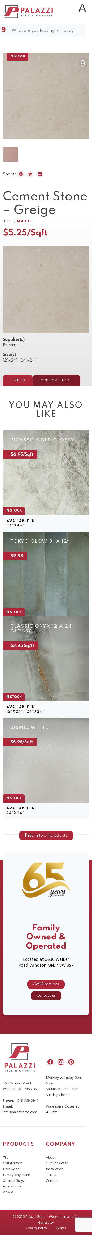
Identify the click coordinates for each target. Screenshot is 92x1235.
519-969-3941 (27, 1100)
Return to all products (46, 835)
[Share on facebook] (21, 174)
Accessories (12, 1186)
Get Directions (46, 984)
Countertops (13, 1163)
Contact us (46, 996)
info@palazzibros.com (20, 1112)
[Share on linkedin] (39, 174)
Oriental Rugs (13, 1180)
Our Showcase (57, 1163)
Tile (9, 221)
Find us (18, 380)
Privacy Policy (36, 1228)
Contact (52, 1180)
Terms (51, 1174)
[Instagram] (60, 1062)
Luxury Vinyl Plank (16, 1174)
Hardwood (11, 1169)
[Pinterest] (71, 1062)
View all (8, 1192)
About (51, 1157)
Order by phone (57, 380)
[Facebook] (50, 1062)
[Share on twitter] (30, 174)
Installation (54, 1169)
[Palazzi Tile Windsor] (28, 11)
